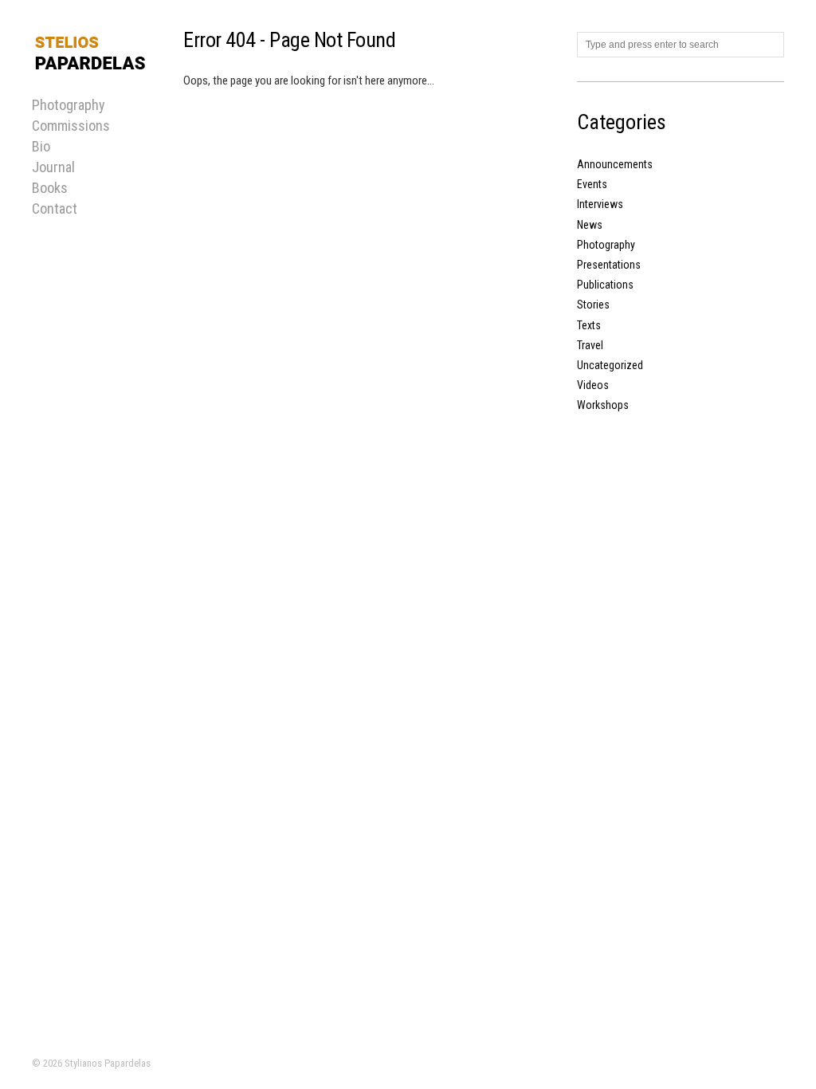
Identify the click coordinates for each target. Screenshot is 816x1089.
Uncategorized (610, 365)
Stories (593, 304)
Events (592, 184)
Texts (589, 325)
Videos (593, 385)
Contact (54, 208)
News (589, 224)
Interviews (600, 204)
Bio (41, 146)
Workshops (603, 405)
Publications (605, 284)
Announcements (615, 164)
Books (50, 187)
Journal (53, 167)
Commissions (71, 125)
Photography (606, 244)
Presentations (609, 264)
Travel (590, 345)
